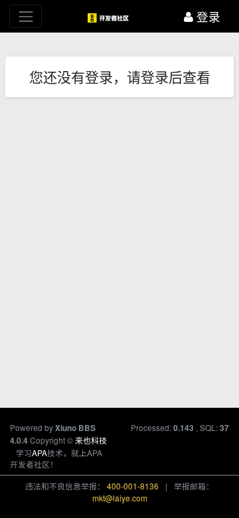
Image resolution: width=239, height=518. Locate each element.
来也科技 (91, 440)
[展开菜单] (25, 16)
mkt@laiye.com (119, 497)
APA (39, 452)
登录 (206, 16)
